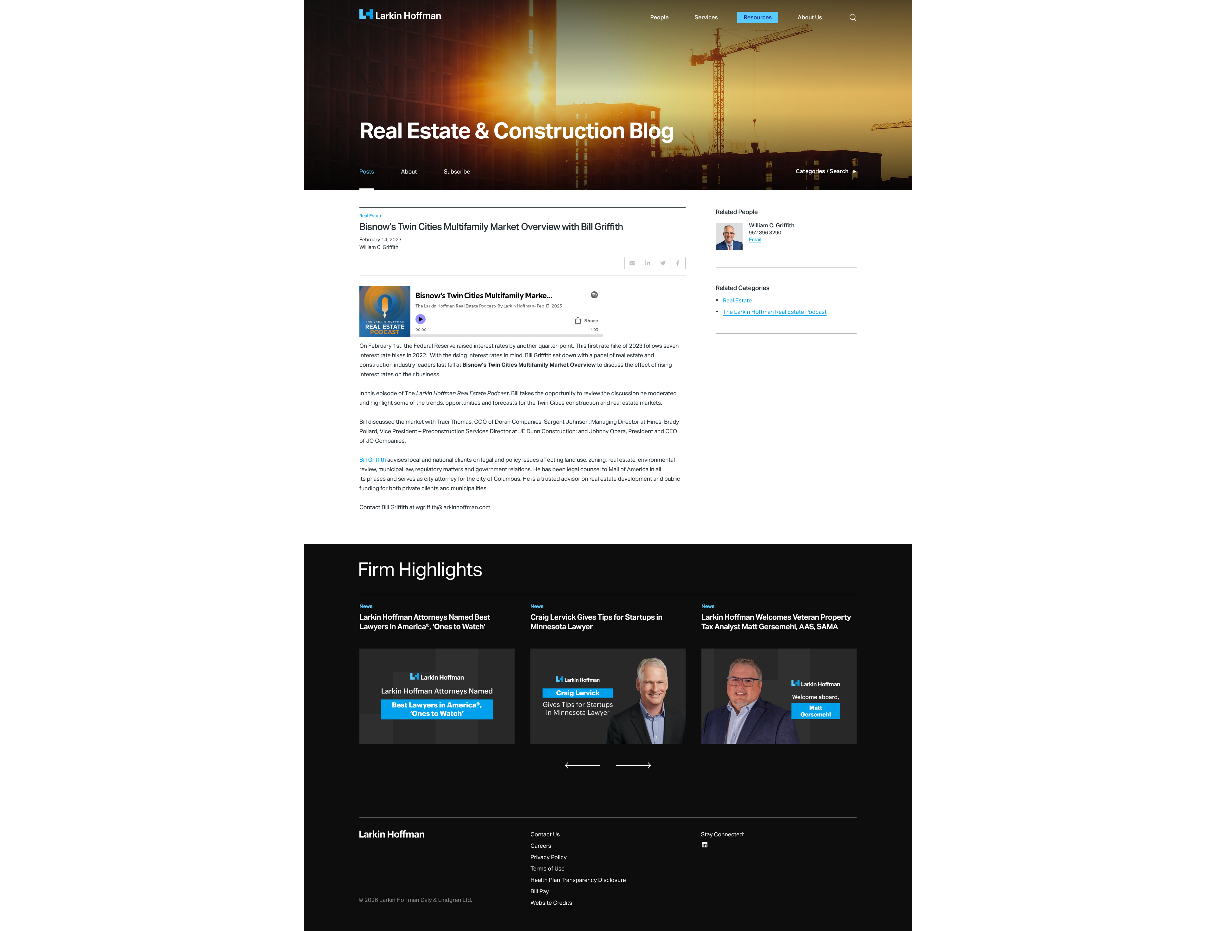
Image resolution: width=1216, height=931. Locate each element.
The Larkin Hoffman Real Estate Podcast (774, 312)
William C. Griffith (772, 226)
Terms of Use (547, 869)
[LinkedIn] (704, 844)
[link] (366, 179)
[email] (632, 263)
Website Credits (551, 903)
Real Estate (737, 301)
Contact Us (545, 835)
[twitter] (662, 263)
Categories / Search (822, 171)
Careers (540, 846)
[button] (853, 17)
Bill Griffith (372, 460)
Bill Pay (539, 892)
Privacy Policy (548, 857)
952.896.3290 (765, 233)
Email (755, 240)
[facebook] (677, 263)
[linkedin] (647, 263)
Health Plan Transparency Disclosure (578, 880)
